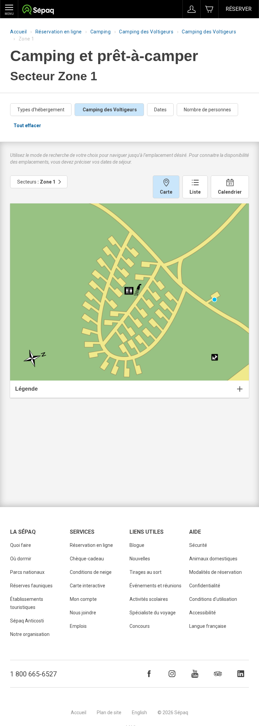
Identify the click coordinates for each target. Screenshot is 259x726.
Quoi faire (20, 545)
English (139, 712)
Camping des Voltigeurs (146, 31)
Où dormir (20, 558)
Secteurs (36, 182)
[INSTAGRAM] (172, 674)
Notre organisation (30, 634)
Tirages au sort (146, 572)
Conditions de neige (91, 572)
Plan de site (109, 712)
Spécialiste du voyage (153, 612)
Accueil (18, 31)
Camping (100, 31)
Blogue (137, 545)
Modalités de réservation (215, 572)
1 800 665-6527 (33, 674)
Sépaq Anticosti (27, 620)
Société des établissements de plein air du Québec (38, 10)
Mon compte (83, 599)
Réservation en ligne (58, 31)
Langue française (207, 626)
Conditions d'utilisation (213, 599)
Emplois (78, 626)
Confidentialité (204, 585)
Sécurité (198, 545)
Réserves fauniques (31, 585)
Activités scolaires (149, 599)
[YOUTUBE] (195, 674)
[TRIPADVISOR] (218, 674)
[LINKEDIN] (241, 674)
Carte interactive (87, 585)
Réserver (239, 9)
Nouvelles (140, 558)
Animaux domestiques (213, 558)
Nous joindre (83, 612)
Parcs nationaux (27, 572)
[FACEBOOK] (149, 674)
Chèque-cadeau (87, 558)
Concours (140, 626)
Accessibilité (202, 612)
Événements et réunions (155, 585)
